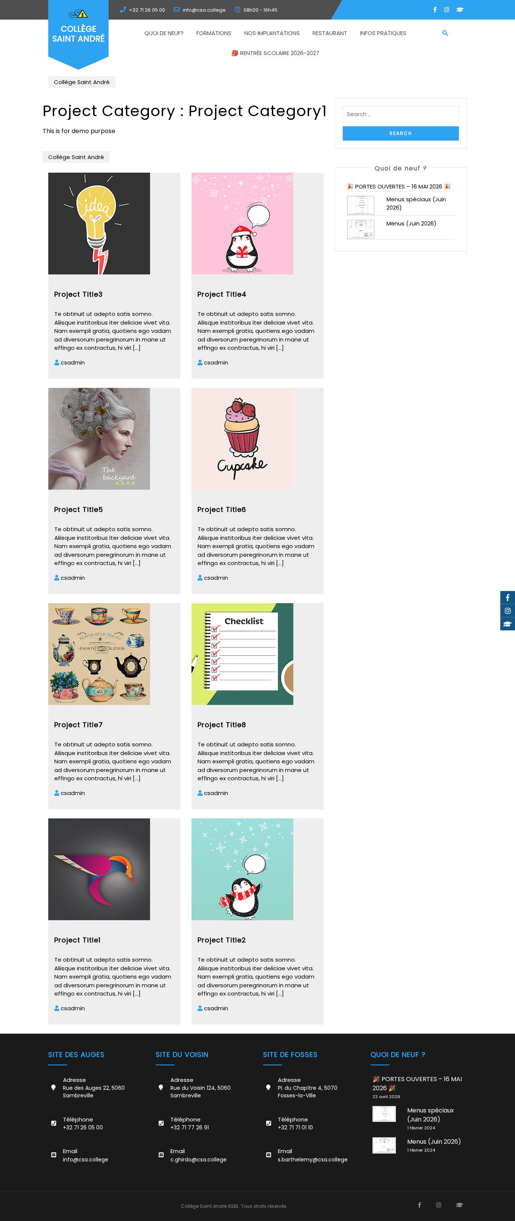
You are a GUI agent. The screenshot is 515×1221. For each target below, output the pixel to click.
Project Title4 (222, 294)
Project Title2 (222, 940)
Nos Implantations (272, 33)
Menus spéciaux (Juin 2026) (430, 1115)
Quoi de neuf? (164, 33)
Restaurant (330, 33)
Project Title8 (222, 724)
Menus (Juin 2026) (411, 223)
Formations (213, 33)
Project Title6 (222, 509)
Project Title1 (77, 940)
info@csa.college (204, 10)
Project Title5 (78, 509)
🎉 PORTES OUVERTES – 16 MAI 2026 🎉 (398, 186)
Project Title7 (78, 724)
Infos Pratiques (383, 33)
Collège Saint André (78, 33)
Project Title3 (78, 294)
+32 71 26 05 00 (147, 10)
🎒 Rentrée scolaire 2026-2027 (275, 53)
